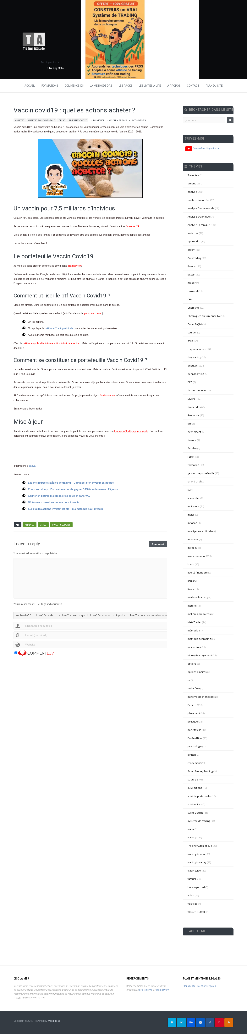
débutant (193, 365)
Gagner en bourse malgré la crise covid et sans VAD (59, 495)
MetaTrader (194, 622)
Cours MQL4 (195, 324)
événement (194, 432)
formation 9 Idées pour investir (131, 431)
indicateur (193, 506)
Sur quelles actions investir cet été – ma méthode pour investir (65, 508)
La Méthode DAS (101, 85)
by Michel (98, 120)
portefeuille (194, 730)
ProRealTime (195, 738)
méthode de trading (199, 638)
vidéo (191, 895)
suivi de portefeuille (199, 796)
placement (194, 713)
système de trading (199, 821)
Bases (191, 266)
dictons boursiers (198, 390)
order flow (194, 688)
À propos (174, 85)
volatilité (192, 903)
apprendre (194, 241)
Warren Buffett (196, 912)
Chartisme (194, 307)
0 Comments (139, 120)
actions (192, 183)
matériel (192, 605)
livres (191, 589)
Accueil (30, 85)
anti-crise (193, 233)
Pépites (192, 705)
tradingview (194, 870)
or (189, 680)
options (192, 663)
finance (192, 440)
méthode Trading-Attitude (59, 328)
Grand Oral (194, 481)
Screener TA (132, 226)
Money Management (200, 655)
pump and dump (93, 313)
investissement (78, 120)
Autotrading (194, 258)
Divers (191, 398)
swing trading (195, 812)
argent (191, 249)
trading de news (197, 854)
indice (191, 514)
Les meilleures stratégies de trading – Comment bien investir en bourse (71, 482)
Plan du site (214, 85)
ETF (189, 423)
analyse (19, 120)
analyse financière (199, 200)
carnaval (193, 291)
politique (193, 721)
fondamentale (107, 395)
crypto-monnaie (197, 349)
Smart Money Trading (200, 771)
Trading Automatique (200, 845)
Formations (49, 85)
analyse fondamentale (41, 120)
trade (191, 829)
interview (193, 539)
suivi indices (195, 804)
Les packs (125, 85)
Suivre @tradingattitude (206, 148)
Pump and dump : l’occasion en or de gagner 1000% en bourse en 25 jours (73, 489)
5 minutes (193, 175)
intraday (192, 547)
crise (62, 120)
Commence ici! (74, 85)
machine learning (198, 597)
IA (189, 489)
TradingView (74, 265)
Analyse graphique (199, 216)
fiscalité (192, 448)
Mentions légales (206, 986)
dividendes (194, 407)
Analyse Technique (199, 225)
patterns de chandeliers (202, 696)
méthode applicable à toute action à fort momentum (51, 343)
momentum (194, 647)
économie (193, 415)
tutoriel (192, 879)
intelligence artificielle (200, 531)
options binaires (197, 672)
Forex (191, 456)
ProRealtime (145, 989)
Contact (193, 85)
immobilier (194, 498)
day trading (194, 357)
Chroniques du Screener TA (204, 316)
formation (193, 465)
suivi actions (195, 788)
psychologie (195, 746)
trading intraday (197, 862)
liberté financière (198, 572)
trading (192, 837)
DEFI (190, 382)
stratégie (193, 779)
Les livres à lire (150, 85)
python (192, 754)
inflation (192, 523)
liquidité (192, 581)
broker (191, 283)
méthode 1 (194, 630)
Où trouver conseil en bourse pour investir (53, 502)
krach (191, 564)
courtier (192, 332)
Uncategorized (196, 887)
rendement (194, 763)
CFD (190, 299)
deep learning (196, 374)
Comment (158, 544)
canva (32, 465)
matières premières (199, 614)
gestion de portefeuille (201, 473)
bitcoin (191, 274)
